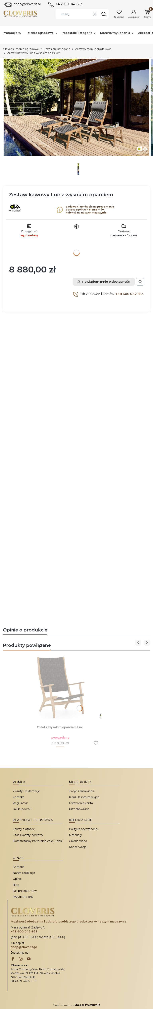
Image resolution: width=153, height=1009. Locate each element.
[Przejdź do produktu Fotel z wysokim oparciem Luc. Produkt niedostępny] (60, 687)
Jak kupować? (22, 809)
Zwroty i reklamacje (26, 791)
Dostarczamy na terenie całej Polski (38, 841)
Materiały (75, 835)
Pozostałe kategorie (57, 48)
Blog (16, 885)
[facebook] (13, 959)
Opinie (17, 879)
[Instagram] (21, 959)
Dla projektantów (25, 891)
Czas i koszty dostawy (28, 835)
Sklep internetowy (75, 1004)
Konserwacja (77, 847)
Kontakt (18, 797)
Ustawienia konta (81, 803)
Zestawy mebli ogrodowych (93, 48)
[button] (103, 14)
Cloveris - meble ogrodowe (21, 48)
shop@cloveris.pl (27, 4)
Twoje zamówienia (82, 791)
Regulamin (20, 803)
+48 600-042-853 (24, 931)
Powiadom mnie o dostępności (106, 281)
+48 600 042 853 (69, 4)
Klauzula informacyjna (84, 797)
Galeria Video (78, 841)
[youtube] (29, 959)
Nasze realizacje (24, 873)
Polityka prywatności (83, 829)
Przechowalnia (79, 809)
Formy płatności (24, 829)
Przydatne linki (23, 897)
